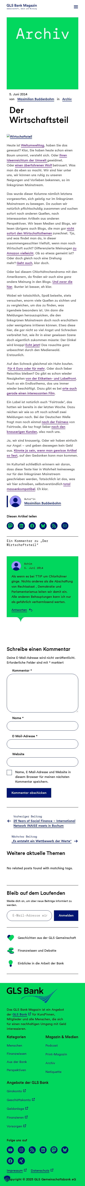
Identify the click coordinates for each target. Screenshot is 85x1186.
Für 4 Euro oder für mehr (26, 368)
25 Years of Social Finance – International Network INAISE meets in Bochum (44, 823)
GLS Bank (19, 1014)
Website (18, 754)
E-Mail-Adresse (24, 736)
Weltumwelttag (32, 145)
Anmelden (66, 915)
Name (18, 718)
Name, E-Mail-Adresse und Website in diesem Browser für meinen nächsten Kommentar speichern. (43, 776)
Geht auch (24, 263)
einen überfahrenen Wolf (33, 165)
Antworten (19, 610)
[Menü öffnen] (76, 6)
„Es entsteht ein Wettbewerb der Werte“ (42, 841)
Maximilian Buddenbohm (35, 99)
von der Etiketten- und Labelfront (51, 378)
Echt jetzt (32, 345)
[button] (7, 1179)
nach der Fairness (55, 422)
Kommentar (22, 670)
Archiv (67, 99)
